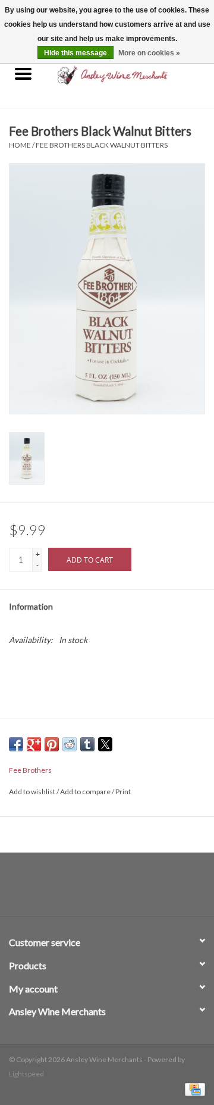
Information (31, 606)
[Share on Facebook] (16, 744)
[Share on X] (105, 744)
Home (20, 145)
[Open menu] (23, 73)
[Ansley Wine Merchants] (130, 74)
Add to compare (86, 791)
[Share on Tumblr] (87, 744)
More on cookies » (149, 53)
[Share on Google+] (34, 744)
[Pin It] (52, 744)
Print (123, 791)
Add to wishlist (32, 791)
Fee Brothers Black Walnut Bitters (102, 145)
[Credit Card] (193, 1088)
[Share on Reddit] (69, 744)
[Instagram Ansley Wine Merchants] (117, 888)
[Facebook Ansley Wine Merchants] (96, 888)
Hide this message (75, 53)
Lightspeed (26, 1073)
